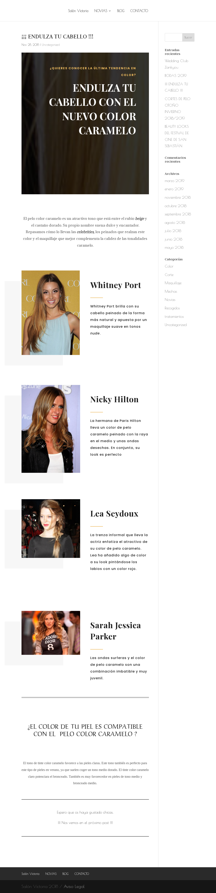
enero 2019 (174, 189)
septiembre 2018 (178, 214)
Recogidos (172, 308)
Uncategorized (51, 44)
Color (169, 266)
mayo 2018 (174, 247)
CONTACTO (139, 11)
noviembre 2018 (178, 197)
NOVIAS (100, 11)
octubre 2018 (175, 206)
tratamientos (174, 316)
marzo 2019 (174, 180)
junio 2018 (173, 239)
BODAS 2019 (175, 75)
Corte (169, 274)
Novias (170, 299)
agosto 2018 (175, 222)
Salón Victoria (78, 11)
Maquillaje (173, 283)
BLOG (120, 11)
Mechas (171, 291)
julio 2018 (173, 230)
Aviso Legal (74, 886)
